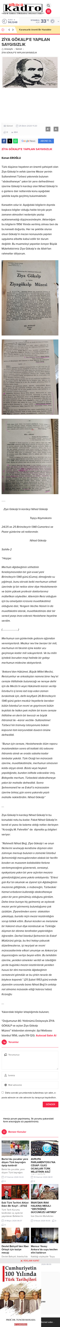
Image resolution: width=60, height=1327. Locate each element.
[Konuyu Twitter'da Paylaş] (9, 141)
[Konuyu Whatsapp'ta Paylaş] (15, 141)
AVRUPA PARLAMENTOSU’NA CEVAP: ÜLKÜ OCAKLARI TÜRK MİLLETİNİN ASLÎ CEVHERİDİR (43, 1167)
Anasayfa (8, 49)
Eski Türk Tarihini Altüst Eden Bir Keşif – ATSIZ (15, 1204)
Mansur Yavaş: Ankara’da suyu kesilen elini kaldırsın (44, 1249)
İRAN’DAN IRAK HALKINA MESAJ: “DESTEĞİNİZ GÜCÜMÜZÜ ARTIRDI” (44, 1207)
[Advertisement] (30, 106)
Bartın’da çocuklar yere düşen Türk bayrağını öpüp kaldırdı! (15, 1162)
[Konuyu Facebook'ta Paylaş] (4, 141)
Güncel (19, 49)
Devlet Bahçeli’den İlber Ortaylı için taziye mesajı (15, 1249)
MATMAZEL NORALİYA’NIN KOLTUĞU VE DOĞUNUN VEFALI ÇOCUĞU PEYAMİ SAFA (38, 31)
